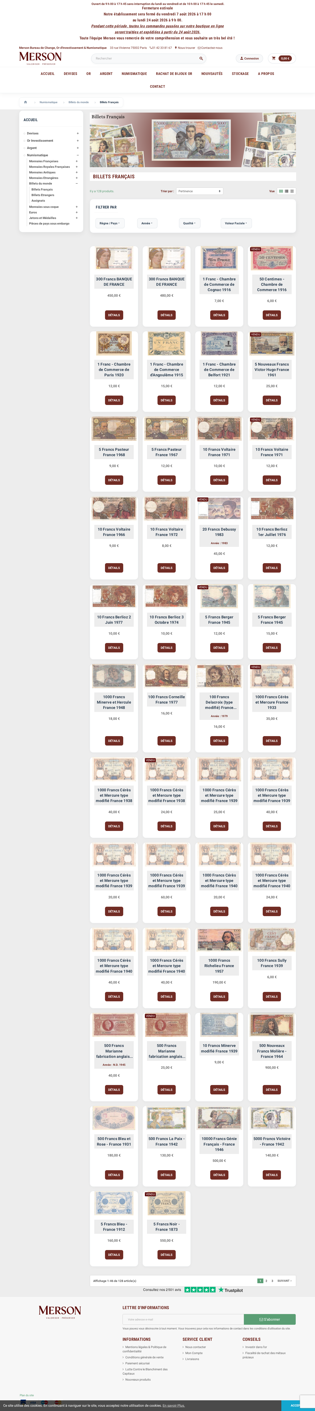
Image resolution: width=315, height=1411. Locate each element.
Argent (32, 148)
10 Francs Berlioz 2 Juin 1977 (114, 620)
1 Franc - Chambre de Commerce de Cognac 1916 (219, 284)
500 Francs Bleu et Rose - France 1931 (114, 1141)
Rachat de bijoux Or (174, 73)
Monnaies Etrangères (43, 178)
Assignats (38, 200)
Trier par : (167, 191)
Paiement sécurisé (137, 1363)
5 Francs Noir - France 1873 (166, 1227)
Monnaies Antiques (42, 172)
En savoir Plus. (174, 1406)
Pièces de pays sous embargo (49, 223)
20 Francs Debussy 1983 (219, 532)
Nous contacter (195, 1347)
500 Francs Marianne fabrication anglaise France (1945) (166, 1051)
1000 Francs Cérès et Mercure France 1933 (272, 702)
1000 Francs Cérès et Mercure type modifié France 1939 (219, 795)
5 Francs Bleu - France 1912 (114, 1227)
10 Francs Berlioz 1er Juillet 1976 (271, 532)
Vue (272, 191)
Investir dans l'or (256, 1347)
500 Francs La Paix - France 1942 (166, 1141)
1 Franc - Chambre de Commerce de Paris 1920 (114, 369)
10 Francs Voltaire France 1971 (219, 452)
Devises (33, 133)
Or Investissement (40, 141)
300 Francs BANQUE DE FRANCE (114, 282)
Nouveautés (212, 73)
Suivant (285, 1280)
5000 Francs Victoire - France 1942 (272, 1141)
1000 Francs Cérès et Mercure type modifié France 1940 (219, 880)
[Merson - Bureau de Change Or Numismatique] (40, 58)
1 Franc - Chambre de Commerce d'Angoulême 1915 (166, 369)
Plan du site (27, 1395)
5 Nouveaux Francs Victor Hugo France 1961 (272, 369)
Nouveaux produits (138, 1379)
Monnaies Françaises (43, 161)
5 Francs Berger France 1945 (219, 620)
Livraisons (192, 1359)
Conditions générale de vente (144, 1357)
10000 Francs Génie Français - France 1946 (219, 1144)
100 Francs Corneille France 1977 (166, 699)
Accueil (48, 73)
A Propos (266, 73)
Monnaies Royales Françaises (49, 166)
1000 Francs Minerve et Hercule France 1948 (114, 702)
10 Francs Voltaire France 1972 (166, 532)
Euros (33, 212)
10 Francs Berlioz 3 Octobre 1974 (167, 620)
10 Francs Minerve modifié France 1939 (219, 1048)
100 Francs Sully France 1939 (271, 963)
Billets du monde (40, 183)
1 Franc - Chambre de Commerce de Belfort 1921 (219, 369)
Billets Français (42, 189)
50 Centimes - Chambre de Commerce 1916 (271, 284)
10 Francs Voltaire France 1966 (114, 532)
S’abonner (271, 1319)
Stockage (240, 73)
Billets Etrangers (43, 195)
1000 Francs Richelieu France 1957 (219, 965)
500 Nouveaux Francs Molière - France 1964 (271, 1050)
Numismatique (37, 155)
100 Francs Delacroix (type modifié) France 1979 (219, 702)
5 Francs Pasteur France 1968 (114, 452)
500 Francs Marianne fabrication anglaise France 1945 (114, 1051)
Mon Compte (193, 1353)
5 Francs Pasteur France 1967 (167, 452)
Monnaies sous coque (44, 206)
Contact (157, 86)
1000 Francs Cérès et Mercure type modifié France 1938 (114, 795)
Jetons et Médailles (42, 218)
